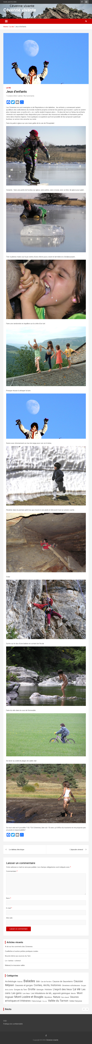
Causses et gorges (24, 985)
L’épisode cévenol (76, 850)
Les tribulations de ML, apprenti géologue (50, 993)
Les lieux (26, 993)
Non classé (65, 997)
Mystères (48, 997)
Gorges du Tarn (20, 989)
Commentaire (12, 871)
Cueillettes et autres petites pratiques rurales (21, 951)
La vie (8, 88)
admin (20, 96)
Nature (56, 997)
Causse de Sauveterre (63, 981)
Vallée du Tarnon (58, 1000)
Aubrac (20, 981)
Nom (8, 898)
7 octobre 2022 (11, 96)
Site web (9, 918)
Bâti (38, 981)
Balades (29, 981)
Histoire (48, 989)
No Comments (29, 96)
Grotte (31, 989)
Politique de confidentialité (13, 1024)
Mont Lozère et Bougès (28, 996)
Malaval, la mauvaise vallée (15, 965)
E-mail (9, 908)
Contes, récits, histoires (47, 985)
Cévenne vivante (19, 10)
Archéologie (10, 981)
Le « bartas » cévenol (13, 961)
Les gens (16, 993)
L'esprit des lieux (62, 989)
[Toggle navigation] (6, 21)
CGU (5, 1021)
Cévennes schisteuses (71, 985)
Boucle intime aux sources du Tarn (18, 956)
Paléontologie (36, 1001)
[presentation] (83, 1009)
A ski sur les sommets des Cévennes (19, 947)
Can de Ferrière (46, 981)
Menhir (73, 993)
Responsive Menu (86, 2)
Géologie (40, 990)
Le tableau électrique (16, 850)
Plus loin (44, 1001)
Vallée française (75, 1001)
